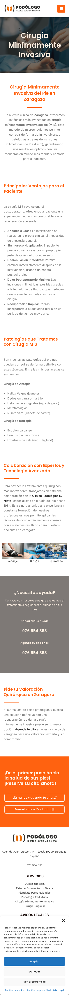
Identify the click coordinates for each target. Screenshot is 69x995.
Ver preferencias (34, 981)
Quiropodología (35, 883)
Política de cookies (15, 990)
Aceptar (34, 961)
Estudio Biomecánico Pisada (34, 888)
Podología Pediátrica (34, 897)
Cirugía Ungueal (34, 906)
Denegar (34, 971)
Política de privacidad (39, 990)
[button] (63, 920)
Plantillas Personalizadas (34, 892)
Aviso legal (58, 990)
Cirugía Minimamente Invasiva (34, 901)
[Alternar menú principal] (61, 9)
